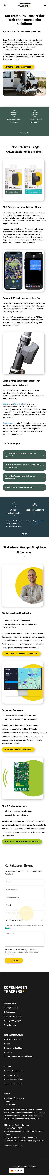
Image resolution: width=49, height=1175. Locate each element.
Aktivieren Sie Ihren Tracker (14, 1039)
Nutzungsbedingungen (12, 1021)
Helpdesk (7, 1044)
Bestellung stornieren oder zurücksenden (19, 1057)
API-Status (8, 1052)
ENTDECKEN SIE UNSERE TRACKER (18, 67)
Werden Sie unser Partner (13, 1080)
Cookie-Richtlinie (10, 1025)
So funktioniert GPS (11, 1075)
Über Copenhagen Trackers (14, 1071)
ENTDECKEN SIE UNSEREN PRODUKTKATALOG (21, 842)
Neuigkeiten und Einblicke (13, 1048)
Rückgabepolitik (9, 1012)
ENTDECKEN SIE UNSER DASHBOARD (18, 749)
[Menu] (45, 4)
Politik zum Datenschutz (13, 1016)
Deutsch (18, 1170)
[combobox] (16, 1170)
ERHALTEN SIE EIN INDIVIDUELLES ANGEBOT (21, 654)
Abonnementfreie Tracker (13, 1084)
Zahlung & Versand (11, 1008)
